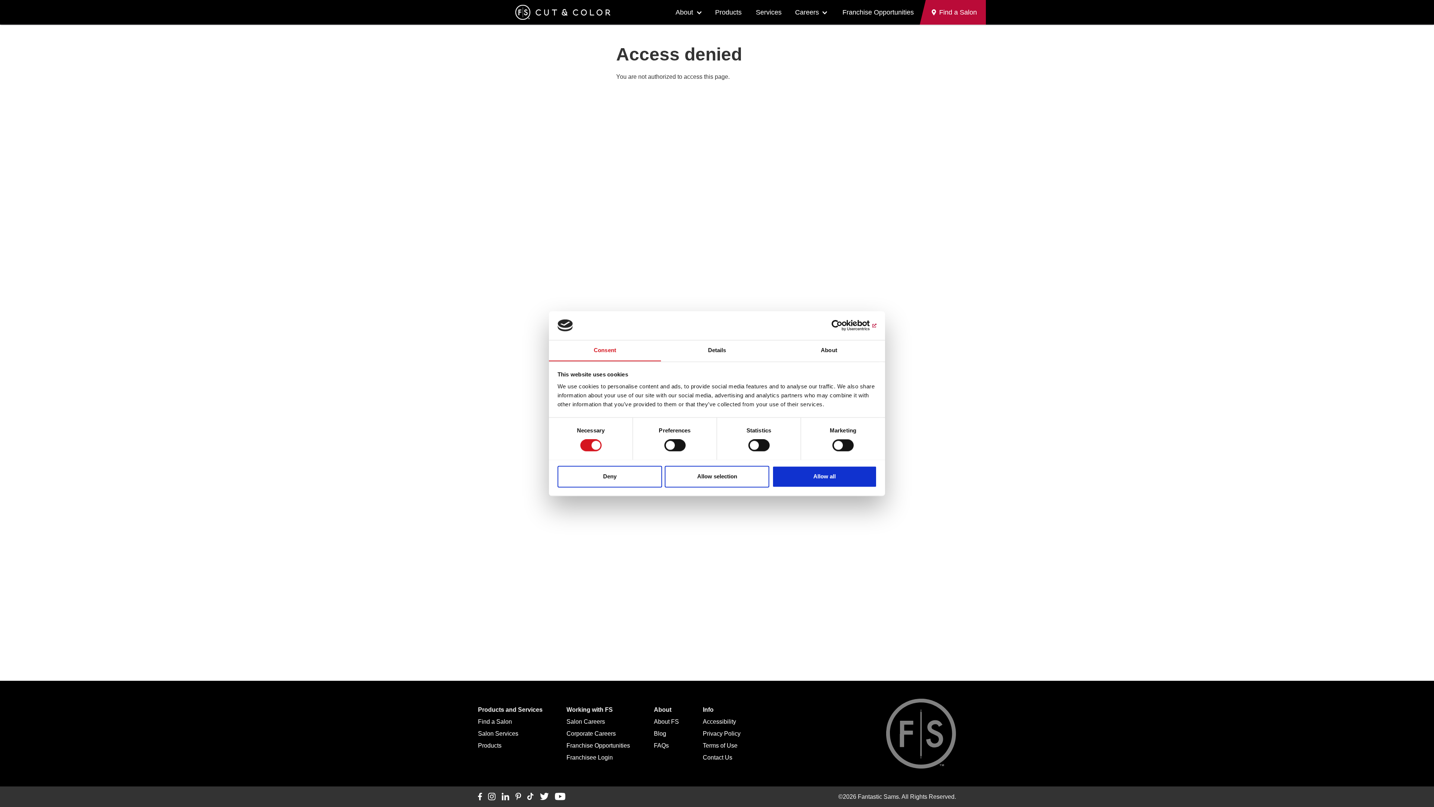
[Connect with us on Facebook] (480, 797)
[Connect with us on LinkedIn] (505, 797)
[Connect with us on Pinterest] (518, 797)
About (684, 12)
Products (728, 12)
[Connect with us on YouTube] (560, 797)
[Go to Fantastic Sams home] (562, 12)
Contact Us (717, 757)
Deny (610, 476)
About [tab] (829, 350)
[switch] (675, 445)
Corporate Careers (591, 733)
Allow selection (717, 476)
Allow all (824, 476)
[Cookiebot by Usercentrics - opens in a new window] (844, 325)
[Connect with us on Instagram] (492, 797)
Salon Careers (586, 721)
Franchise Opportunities (878, 12)
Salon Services (498, 733)
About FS (666, 721)
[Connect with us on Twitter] (544, 797)
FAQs (661, 745)
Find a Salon (495, 721)
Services (769, 12)
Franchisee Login (590, 757)
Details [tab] (717, 350)
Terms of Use (720, 745)
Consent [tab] (605, 350)
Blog (660, 733)
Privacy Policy (722, 733)
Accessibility (719, 721)
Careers (807, 12)
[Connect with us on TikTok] (530, 797)
